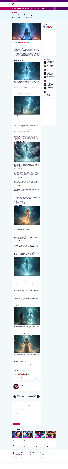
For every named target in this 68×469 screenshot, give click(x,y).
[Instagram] (25, 42)
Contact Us (22, 458)
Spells (32, 8)
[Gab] (28, 42)
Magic (14, 17)
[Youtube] (22, 42)
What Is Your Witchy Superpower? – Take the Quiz (50, 92)
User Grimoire (37, 8)
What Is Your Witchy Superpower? (50, 95)
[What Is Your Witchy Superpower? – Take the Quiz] (45, 92)
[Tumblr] (20, 42)
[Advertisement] (39, 4)
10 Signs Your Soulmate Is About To (50, 440)
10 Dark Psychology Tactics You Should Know (50, 62)
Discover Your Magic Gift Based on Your (28, 440)
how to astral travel (33, 377)
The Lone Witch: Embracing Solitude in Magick (21, 397)
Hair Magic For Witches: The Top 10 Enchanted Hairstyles (50, 77)
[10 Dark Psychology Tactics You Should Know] (45, 62)
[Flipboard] (23, 42)
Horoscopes (27, 8)
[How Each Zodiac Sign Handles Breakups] (45, 66)
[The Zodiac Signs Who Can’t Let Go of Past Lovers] (45, 88)
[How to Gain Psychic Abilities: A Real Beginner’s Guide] (45, 70)
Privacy (22, 455)
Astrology (13, 8)
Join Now (31, 457)
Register (31, 455)
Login (31, 454)
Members (42, 8)
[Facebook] (14, 42)
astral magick (18, 377)
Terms (22, 457)
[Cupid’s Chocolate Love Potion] (45, 81)
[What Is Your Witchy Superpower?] (45, 95)
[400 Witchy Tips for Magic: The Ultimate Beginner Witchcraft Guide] (45, 73)
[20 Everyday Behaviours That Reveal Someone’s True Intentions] (45, 84)
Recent (45, 59)
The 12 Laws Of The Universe (16, 440)
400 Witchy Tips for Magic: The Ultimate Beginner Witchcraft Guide (27, 0)
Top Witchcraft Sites (51, 457)
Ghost (49, 455)
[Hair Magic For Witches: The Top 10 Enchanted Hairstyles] (45, 77)
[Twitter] (16, 42)
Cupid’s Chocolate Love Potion (50, 80)
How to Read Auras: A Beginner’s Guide (39, 440)
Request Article (50, 454)
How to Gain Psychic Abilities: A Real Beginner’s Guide (50, 70)
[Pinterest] (19, 42)
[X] (26, 42)
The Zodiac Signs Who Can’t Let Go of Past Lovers (50, 88)
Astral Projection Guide (25, 377)
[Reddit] (17, 42)
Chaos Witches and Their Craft (32, 397)
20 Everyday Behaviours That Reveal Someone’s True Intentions (50, 84)
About (22, 454)
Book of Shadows (20, 8)
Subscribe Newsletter (51, 458)
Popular (48, 59)
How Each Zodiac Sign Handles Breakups (50, 66)
